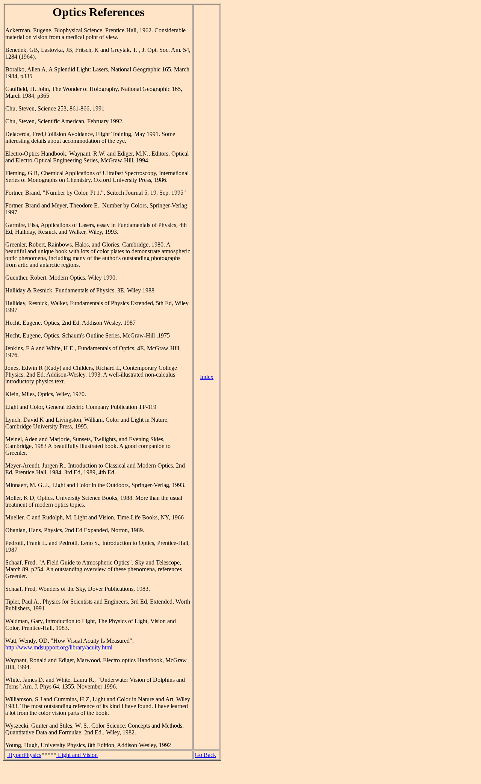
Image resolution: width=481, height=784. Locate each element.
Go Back (205, 755)
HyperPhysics (24, 755)
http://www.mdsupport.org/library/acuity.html (58, 647)
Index (206, 377)
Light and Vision (77, 755)
